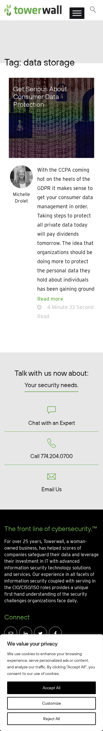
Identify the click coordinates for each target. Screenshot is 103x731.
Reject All (51, 718)
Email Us (51, 489)
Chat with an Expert (51, 422)
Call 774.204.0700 (51, 456)
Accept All (51, 687)
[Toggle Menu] (77, 13)
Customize (51, 703)
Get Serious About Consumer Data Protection (40, 96)
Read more (50, 299)
